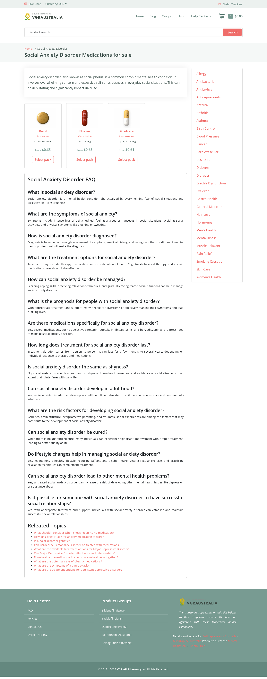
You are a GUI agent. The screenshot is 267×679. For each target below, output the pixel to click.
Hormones (204, 222)
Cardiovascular (207, 152)
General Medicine (209, 207)
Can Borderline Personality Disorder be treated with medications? (77, 545)
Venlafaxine (84, 136)
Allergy (201, 74)
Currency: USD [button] (54, 4)
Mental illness (206, 238)
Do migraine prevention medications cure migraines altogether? (76, 557)
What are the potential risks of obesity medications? (68, 561)
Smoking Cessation (210, 261)
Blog (153, 16)
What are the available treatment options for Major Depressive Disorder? (81, 549)
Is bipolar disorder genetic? (52, 541)
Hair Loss (203, 214)
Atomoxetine (126, 136)
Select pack (43, 159)
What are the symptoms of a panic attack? (61, 565)
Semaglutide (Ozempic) (117, 643)
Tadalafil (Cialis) (112, 618)
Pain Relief (204, 253)
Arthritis (202, 113)
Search (233, 32)
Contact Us (35, 627)
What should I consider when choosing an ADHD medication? (74, 532)
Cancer (201, 144)
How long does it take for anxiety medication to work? (69, 537)
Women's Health (208, 277)
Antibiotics (204, 89)
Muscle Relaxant (208, 246)
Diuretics (203, 175)
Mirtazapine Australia (187, 641)
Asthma (202, 121)
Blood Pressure (207, 136)
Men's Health (206, 230)
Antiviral (202, 105)
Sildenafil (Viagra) (113, 610)
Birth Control (206, 128)
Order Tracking (37, 635)
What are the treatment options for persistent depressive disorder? (78, 569)
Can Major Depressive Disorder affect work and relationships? (74, 553)
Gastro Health (206, 199)
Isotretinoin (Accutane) (116, 635)
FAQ (30, 610)
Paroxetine (43, 136)
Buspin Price (197, 646)
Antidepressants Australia (219, 636)
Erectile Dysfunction (211, 183)
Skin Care (203, 269)
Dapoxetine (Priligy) (114, 627)
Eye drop (203, 191)
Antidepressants (208, 97)
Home (139, 16)
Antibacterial (205, 81)
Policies (32, 618)
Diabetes (203, 167)
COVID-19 (203, 160)
